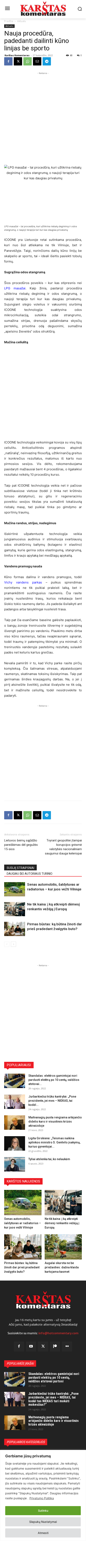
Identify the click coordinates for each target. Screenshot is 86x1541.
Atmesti (43, 1533)
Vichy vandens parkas (23, 582)
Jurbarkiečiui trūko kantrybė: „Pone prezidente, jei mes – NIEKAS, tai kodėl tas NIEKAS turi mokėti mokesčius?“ (53, 1399)
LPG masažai (14, 288)
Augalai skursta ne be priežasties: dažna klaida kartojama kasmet (62, 1267)
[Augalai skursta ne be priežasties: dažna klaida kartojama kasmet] (63, 1247)
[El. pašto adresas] (37, 61)
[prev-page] (6, 944)
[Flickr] (67, 1347)
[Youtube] (31, 1347)
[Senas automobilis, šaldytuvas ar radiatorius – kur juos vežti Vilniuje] (14, 889)
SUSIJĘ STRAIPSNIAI (20, 868)
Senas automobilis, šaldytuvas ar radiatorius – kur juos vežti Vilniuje (22, 1223)
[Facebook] (8, 61)
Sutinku (43, 1510)
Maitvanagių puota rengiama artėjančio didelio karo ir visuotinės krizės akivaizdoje (55, 1121)
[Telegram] (47, 61)
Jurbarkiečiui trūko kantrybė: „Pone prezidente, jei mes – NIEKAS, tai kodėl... (52, 1100)
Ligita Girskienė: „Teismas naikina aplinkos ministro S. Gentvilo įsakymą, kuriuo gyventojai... (54, 1142)
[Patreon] (55, 1347)
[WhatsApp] (27, 61)
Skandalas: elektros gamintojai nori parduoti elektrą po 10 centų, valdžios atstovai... (53, 1080)
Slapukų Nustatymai (43, 1521)
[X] (18, 61)
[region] (43, 1495)
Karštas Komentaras (17, 55)
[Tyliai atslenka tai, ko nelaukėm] (14, 1164)
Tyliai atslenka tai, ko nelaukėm (49, 1159)
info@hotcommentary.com (58, 1333)
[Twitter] (43, 1347)
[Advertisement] (43, 117)
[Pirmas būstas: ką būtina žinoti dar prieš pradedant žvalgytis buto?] (14, 929)
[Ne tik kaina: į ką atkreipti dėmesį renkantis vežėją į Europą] (14, 909)
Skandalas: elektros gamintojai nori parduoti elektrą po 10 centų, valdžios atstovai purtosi (53, 1377)
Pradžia (8, 21)
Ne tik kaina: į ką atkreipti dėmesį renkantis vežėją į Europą (62, 1223)
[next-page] (13, 944)
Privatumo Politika (41, 1498)
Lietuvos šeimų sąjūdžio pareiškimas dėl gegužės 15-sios (21, 845)
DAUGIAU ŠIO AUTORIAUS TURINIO (29, 873)
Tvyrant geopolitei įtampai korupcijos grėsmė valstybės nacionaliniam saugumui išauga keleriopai (63, 847)
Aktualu (21, 21)
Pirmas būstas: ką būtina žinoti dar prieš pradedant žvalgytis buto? (21, 1267)
